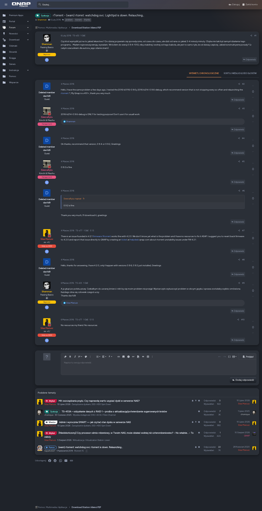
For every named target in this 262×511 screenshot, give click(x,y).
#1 (255, 35)
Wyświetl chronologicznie (204, 73)
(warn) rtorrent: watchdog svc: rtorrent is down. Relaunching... (90, 447)
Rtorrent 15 (79, 451)
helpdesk (134, 239)
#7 (243, 230)
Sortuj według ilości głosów (240, 73)
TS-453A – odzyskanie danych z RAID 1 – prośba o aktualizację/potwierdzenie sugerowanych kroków (114, 411)
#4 (243, 138)
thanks (87, 20)
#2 (243, 84)
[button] (6, 4)
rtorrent (78, 20)
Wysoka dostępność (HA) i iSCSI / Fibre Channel (94, 415)
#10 (243, 319)
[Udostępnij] (251, 36)
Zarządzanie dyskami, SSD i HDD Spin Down (91, 404)
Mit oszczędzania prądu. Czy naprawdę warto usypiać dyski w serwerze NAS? (99, 400)
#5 (243, 161)
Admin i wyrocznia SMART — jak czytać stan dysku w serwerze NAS (95, 422)
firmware (97, 236)
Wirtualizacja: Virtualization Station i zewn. (91, 440)
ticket (124, 239)
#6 (243, 191)
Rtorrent (107, 236)
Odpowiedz (251, 59)
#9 (243, 283)
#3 (243, 108)
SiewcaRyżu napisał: (73, 199)
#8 (243, 260)
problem (69, 20)
